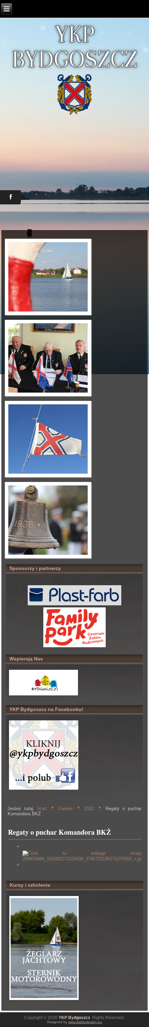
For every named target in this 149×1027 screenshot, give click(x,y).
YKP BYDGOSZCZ (74, 46)
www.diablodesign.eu (85, 1022)
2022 (89, 808)
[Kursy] (44, 999)
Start (42, 808)
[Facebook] (44, 789)
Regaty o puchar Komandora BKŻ (59, 832)
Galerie (65, 808)
